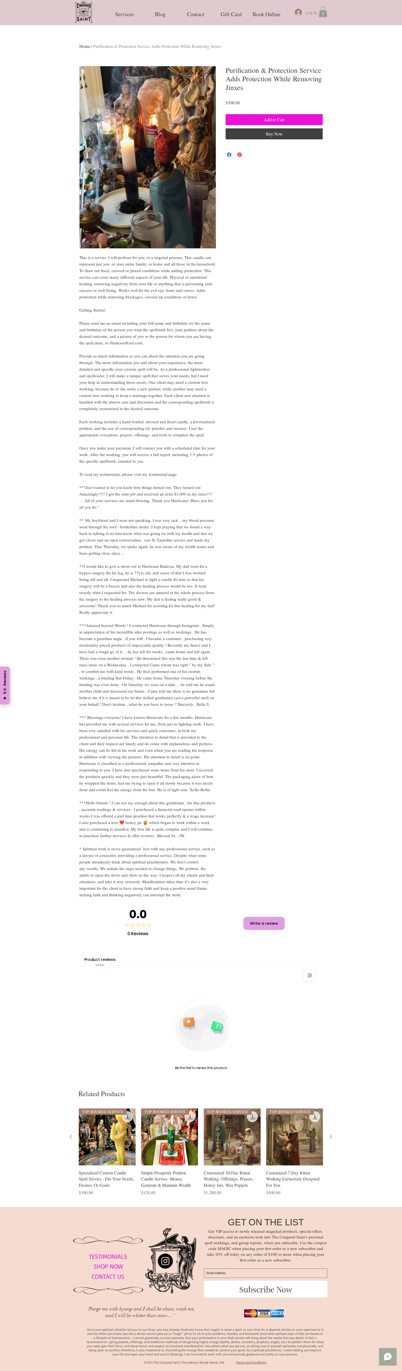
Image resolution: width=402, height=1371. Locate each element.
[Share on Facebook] (229, 154)
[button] (124, 11)
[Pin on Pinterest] (239, 154)
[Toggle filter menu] (310, 975)
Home (84, 46)
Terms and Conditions (251, 1362)
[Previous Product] (71, 1136)
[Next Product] (331, 1136)
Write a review (264, 923)
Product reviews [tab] (100, 959)
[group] (201, 1155)
